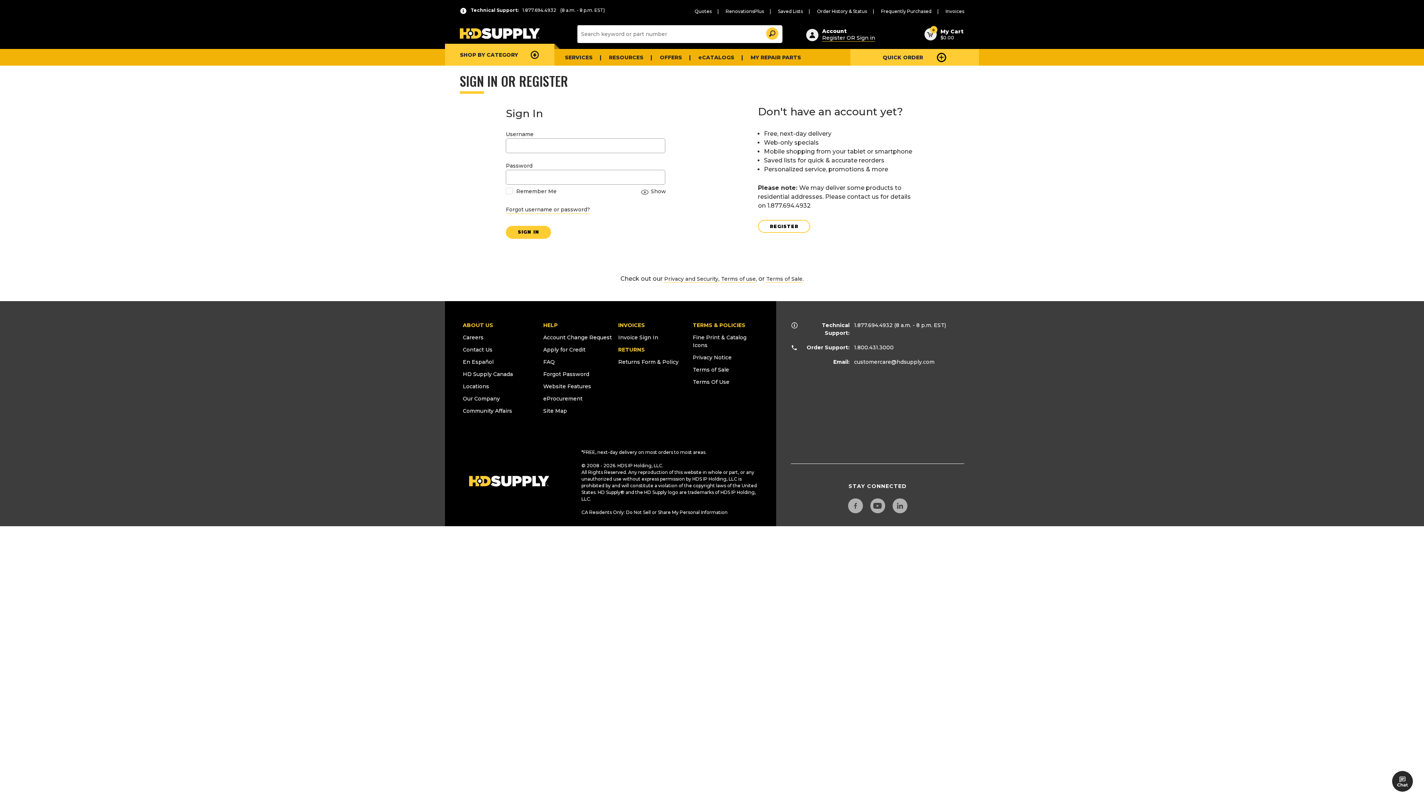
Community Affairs (487, 411)
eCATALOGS (716, 57)
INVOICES (631, 325)
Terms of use (738, 279)
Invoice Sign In (638, 337)
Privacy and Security (691, 279)
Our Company (481, 398)
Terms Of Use (711, 382)
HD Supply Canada (488, 374)
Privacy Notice (712, 357)
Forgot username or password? (548, 209)
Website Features (567, 386)
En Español (478, 362)
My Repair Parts (776, 57)
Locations (476, 386)
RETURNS (631, 349)
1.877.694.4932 (873, 325)
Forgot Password (566, 374)
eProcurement (563, 398)
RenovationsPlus (745, 11)
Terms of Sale (784, 279)
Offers (671, 57)
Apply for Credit (564, 349)
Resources (626, 57)
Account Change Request (577, 337)
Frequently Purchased (906, 11)
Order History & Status (842, 11)
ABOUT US (478, 325)
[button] (772, 32)
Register (784, 226)
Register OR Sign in (848, 37)
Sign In (528, 232)
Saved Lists (790, 11)
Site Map (555, 411)
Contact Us (477, 349)
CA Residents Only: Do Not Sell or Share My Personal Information (654, 512)
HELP (550, 325)
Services (579, 57)
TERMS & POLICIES (719, 325)
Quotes (703, 11)
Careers (473, 337)
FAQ (549, 362)
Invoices (955, 11)
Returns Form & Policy (648, 362)
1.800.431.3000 (874, 347)
